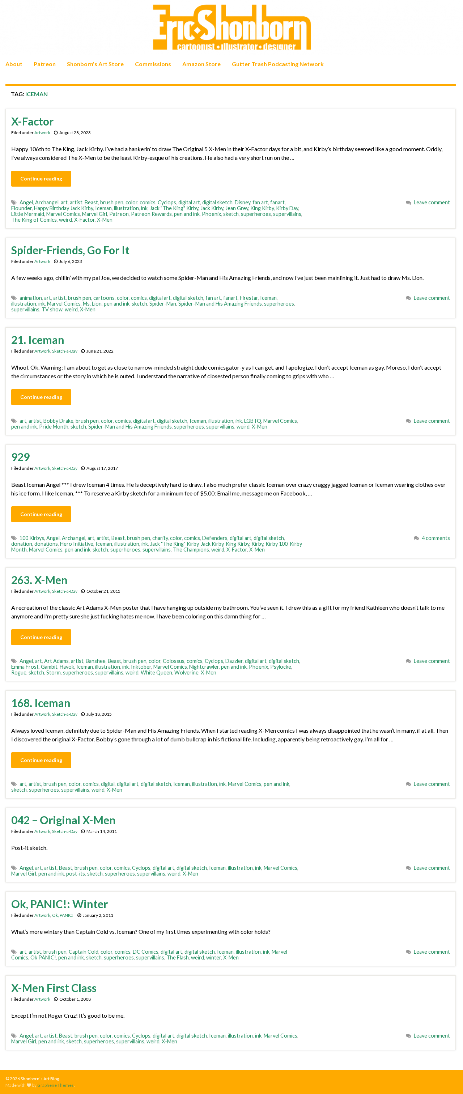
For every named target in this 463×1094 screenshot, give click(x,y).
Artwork (42, 132)
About (13, 63)
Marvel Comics (63, 214)
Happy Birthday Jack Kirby (63, 208)
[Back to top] (447, 1078)
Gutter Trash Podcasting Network (278, 63)
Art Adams (56, 661)
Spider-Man (162, 304)
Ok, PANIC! (63, 915)
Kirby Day (287, 208)
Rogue (18, 672)
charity (160, 538)
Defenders (215, 538)
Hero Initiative (76, 544)
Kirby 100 (277, 544)
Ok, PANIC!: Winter (59, 903)
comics (148, 202)
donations (46, 544)
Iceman (103, 208)
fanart (277, 202)
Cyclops (167, 202)
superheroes (256, 214)
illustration (126, 208)
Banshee (96, 661)
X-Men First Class (54, 987)
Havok (67, 667)
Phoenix (211, 214)
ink (144, 208)
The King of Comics (34, 220)
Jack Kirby (211, 208)
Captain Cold (83, 952)
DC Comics (145, 952)
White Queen (156, 672)
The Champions (191, 549)
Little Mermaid (27, 214)
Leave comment (432, 202)
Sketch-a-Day (64, 351)
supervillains (287, 214)
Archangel (47, 202)
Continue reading (41, 178)
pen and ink (187, 214)
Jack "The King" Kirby (174, 208)
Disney (242, 202)
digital (108, 784)
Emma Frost (25, 667)
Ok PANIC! (43, 957)
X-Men (104, 220)
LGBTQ (252, 421)
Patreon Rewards (151, 214)
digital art (189, 202)
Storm (53, 672)
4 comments (436, 538)
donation (21, 544)
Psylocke (280, 667)
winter (213, 957)
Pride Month (53, 426)
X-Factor (32, 121)
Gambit (49, 667)
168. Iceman (41, 702)
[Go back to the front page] (231, 27)
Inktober (141, 667)
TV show (52, 309)
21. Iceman (37, 339)
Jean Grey (236, 208)
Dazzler (234, 661)
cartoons (104, 298)
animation (31, 298)
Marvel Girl (94, 214)
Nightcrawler (204, 667)
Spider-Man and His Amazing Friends (220, 304)
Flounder (21, 208)
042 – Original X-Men (63, 819)
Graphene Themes (55, 1085)
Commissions (153, 63)
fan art (260, 202)
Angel (26, 202)
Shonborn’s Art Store (95, 63)
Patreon (45, 63)
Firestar (249, 298)
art (64, 202)
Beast (91, 202)
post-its (75, 873)
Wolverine (186, 672)
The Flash (177, 957)
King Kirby (262, 208)
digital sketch (217, 202)
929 (20, 456)
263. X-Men (39, 579)
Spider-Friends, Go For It (70, 249)
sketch (231, 214)
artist (76, 202)
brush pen (111, 202)
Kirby (257, 544)
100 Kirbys (32, 538)
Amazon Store (201, 63)
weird (65, 220)
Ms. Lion (92, 304)
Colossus (173, 661)
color (131, 202)
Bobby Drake (58, 421)
